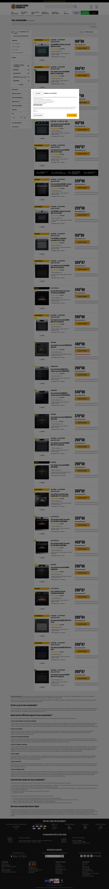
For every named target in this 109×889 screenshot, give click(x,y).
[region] (55, 104)
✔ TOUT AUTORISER (72, 115)
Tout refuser (38, 93)
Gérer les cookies (38, 115)
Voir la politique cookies (38, 104)
